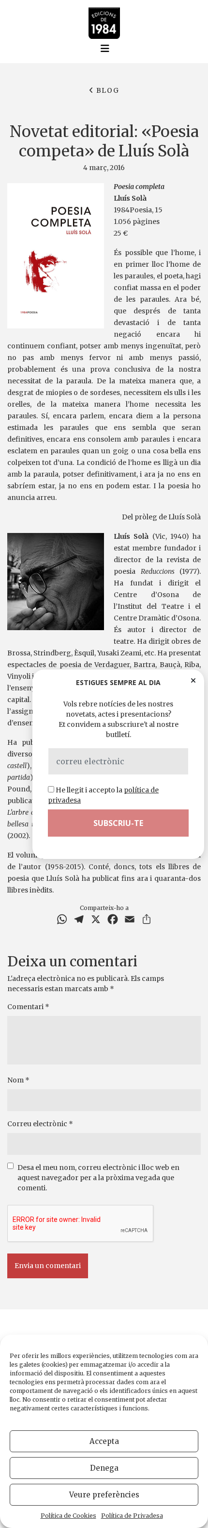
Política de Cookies (68, 1515)
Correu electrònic (40, 1123)
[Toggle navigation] (105, 48)
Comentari (28, 1006)
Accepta (104, 1441)
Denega (104, 1468)
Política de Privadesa (132, 1515)
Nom (18, 1080)
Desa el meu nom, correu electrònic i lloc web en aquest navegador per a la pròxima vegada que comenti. (98, 1177)
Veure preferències (104, 1494)
